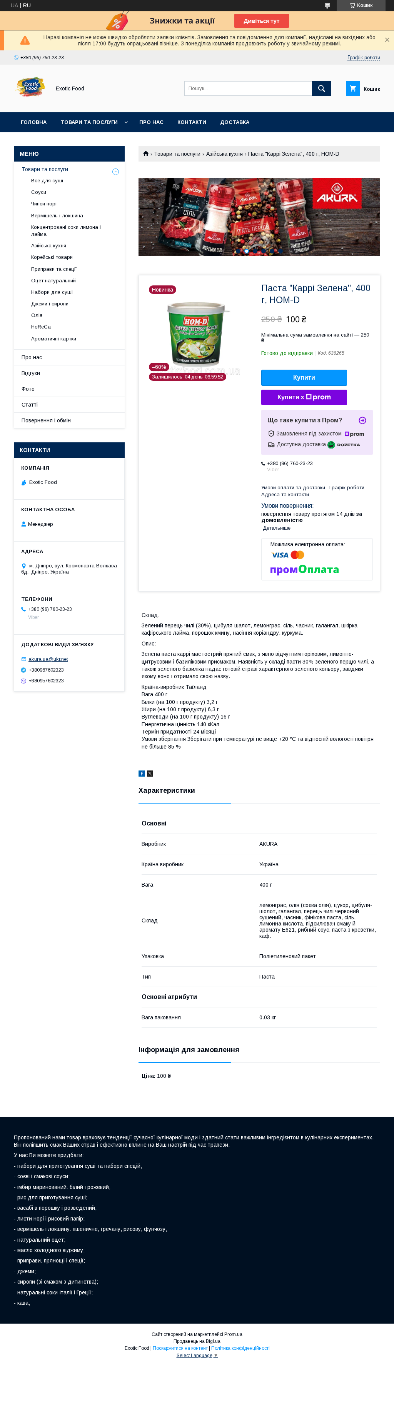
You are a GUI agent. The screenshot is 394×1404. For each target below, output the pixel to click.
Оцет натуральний (53, 280)
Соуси (38, 192)
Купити (304, 377)
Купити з (290, 397)
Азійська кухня (224, 154)
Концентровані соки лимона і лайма (66, 230)
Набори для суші (52, 292)
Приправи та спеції (54, 269)
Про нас (151, 122)
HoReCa (41, 327)
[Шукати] (321, 88)
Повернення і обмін (46, 420)
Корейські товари (52, 257)
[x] (150, 775)
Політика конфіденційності (240, 1348)
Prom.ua (233, 1334)
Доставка (234, 122)
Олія (36, 315)
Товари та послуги (89, 122)
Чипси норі (44, 204)
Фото (28, 389)
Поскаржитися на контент (180, 1348)
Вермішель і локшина (57, 215)
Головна (34, 122)
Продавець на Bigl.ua (197, 1341)
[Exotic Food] (30, 102)
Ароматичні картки (53, 339)
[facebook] (142, 775)
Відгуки (31, 373)
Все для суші (47, 180)
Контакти (191, 122)
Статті (30, 405)
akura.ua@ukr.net (48, 659)
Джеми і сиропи (49, 304)
